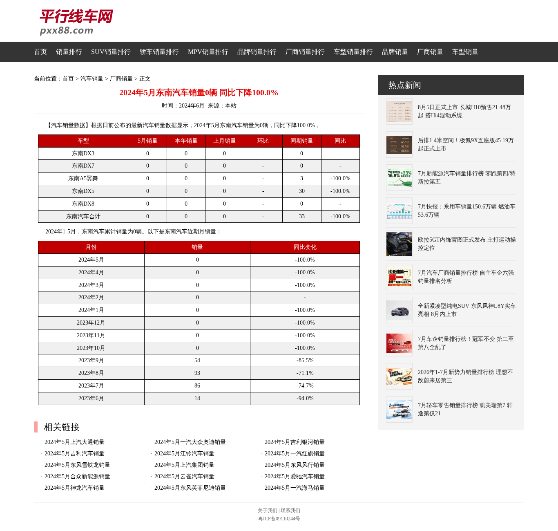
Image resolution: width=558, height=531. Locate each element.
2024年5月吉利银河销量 (295, 442)
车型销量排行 (353, 51)
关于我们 (267, 510)
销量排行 (69, 51)
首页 (40, 51)
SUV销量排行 (111, 51)
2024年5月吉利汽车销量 (75, 453)
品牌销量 (395, 51)
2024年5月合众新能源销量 (77, 476)
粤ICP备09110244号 (279, 519)
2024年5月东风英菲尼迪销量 (190, 488)
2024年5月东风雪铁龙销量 (77, 465)
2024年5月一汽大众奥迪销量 (190, 442)
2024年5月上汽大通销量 (75, 442)
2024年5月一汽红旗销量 (295, 453)
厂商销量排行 (305, 51)
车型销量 (465, 51)
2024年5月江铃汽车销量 (184, 453)
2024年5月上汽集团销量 (184, 465)
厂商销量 (430, 51)
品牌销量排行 (257, 51)
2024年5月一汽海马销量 (295, 488)
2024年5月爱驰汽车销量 (295, 476)
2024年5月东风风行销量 (295, 465)
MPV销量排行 (208, 51)
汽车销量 (91, 79)
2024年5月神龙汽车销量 (75, 488)
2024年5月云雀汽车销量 (184, 476)
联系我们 (290, 510)
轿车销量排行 (159, 51)
